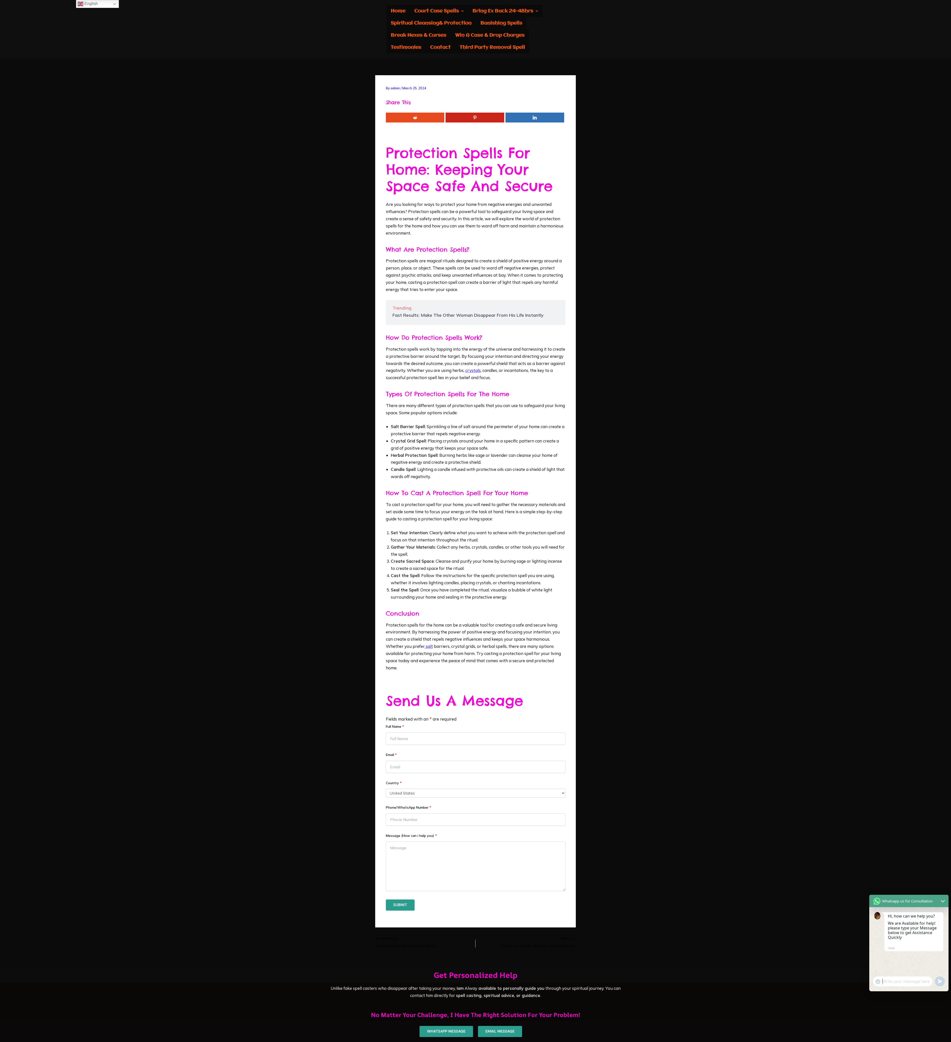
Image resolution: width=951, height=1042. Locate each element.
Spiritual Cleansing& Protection (431, 23)
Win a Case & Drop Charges (490, 35)
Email (391, 754)
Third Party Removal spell (492, 47)
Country (394, 783)
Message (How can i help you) (411, 835)
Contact (440, 47)
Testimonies (406, 47)
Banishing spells (501, 23)
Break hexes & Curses (418, 35)
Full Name (395, 726)
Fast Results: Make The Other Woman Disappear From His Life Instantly (468, 315)
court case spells (436, 11)
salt (429, 646)
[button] (439, 11)
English (90, 3)
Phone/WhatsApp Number (408, 807)
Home (398, 11)
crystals (473, 370)
